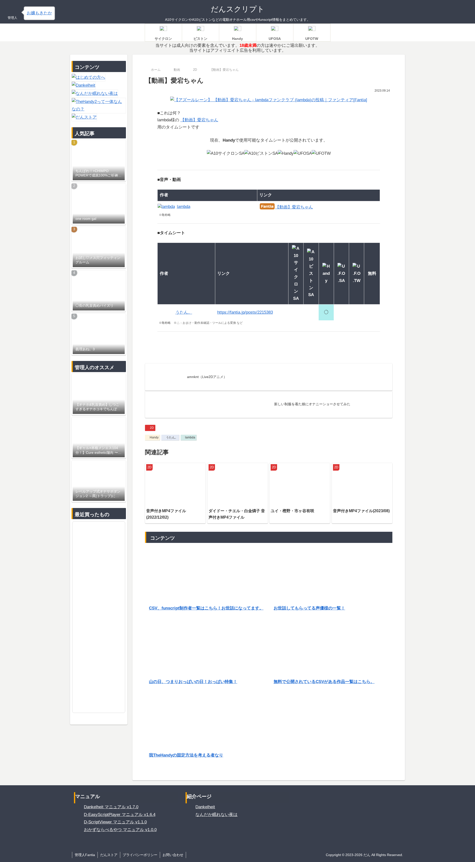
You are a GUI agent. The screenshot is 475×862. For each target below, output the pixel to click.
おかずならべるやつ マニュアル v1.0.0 (120, 829)
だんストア (109, 855)
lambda (190, 437)
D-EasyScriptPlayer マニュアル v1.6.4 (119, 814)
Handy (154, 437)
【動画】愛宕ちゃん (199, 120)
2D (152, 428)
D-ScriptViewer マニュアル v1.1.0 (115, 822)
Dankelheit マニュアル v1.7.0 (111, 807)
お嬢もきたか (39, 13)
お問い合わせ (173, 855)
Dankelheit (205, 807)
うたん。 (172, 437)
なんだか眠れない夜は (216, 814)
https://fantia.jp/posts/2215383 (245, 312)
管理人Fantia (85, 855)
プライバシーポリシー (140, 855)
